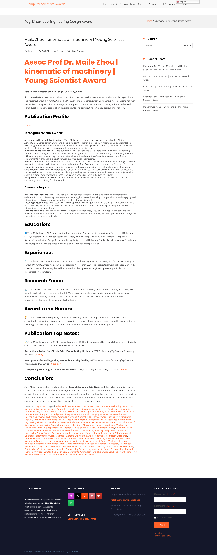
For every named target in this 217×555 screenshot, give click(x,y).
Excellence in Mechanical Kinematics (67, 422)
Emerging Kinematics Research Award (108, 414)
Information (169, 4)
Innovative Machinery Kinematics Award (94, 427)
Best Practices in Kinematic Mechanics (83, 408)
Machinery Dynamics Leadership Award (44, 441)
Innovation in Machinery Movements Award (79, 425)
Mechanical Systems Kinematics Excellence (112, 446)
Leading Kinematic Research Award (114, 438)
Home (105, 4)
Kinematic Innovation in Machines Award (71, 433)
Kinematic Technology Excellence (111, 435)
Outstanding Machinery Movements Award (65, 451)
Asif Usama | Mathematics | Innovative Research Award (167, 88)
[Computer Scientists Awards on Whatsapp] (71, 503)
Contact (184, 4)
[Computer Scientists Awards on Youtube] (99, 496)
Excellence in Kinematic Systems (50, 419)
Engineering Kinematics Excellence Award (85, 416)
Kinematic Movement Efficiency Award (112, 433)
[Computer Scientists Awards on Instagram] (71, 496)
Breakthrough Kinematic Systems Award (97, 411)
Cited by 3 (124, 369)
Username (164, 494)
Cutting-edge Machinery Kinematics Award (67, 414)
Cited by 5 (40, 354)
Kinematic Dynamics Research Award (61, 430)
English (182, 2)
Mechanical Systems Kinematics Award (70, 446)
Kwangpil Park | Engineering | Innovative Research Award (164, 98)
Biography (40, 406)
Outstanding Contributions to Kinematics (44, 449)
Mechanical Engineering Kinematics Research (95, 443)
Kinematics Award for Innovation (40, 438)
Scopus (27, 125)
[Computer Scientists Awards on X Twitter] (78, 496)
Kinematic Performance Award (39, 435)
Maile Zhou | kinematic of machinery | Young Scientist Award (74, 42)
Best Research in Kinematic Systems (58, 411)
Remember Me (164, 517)
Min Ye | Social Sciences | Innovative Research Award (166, 78)
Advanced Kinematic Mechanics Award (75, 406)
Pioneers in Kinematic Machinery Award (75, 454)
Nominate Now (127, 4)
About (114, 4)
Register (142, 4)
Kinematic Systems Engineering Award (75, 435)
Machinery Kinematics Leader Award (54, 443)
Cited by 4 (56, 363)
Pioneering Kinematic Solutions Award (106, 451)
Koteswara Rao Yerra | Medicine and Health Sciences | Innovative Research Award (165, 68)
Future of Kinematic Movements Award (105, 422)
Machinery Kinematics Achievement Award (86, 441)
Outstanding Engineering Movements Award (88, 449)
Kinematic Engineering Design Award (98, 430)
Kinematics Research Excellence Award (77, 438)
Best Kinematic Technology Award (112, 406)
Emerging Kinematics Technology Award (44, 416)
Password (164, 505)
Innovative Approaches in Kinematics (55, 427)
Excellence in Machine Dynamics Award (86, 419)
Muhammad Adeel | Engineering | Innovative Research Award (165, 108)
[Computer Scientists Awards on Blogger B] (84, 496)
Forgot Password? (162, 535)
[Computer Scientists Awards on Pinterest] (92, 496)
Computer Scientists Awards (46, 4)
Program (153, 4)
